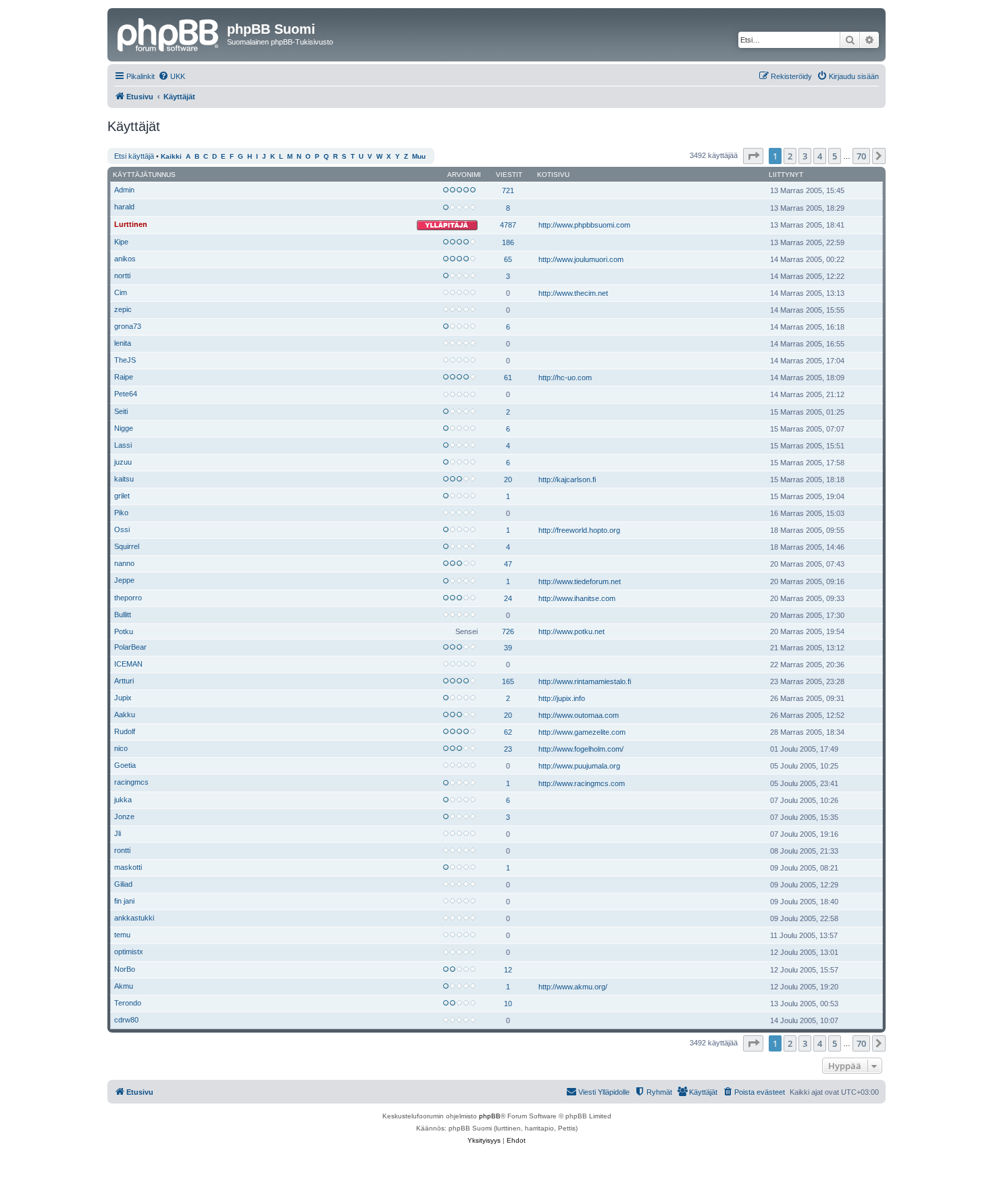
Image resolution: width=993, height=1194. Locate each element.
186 (508, 242)
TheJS (125, 360)
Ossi (122, 529)
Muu (419, 156)
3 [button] (805, 156)
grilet (122, 496)
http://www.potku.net (571, 631)
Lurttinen (130, 224)
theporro (128, 598)
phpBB (490, 1116)
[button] (753, 156)
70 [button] (861, 156)
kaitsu (124, 479)
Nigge (123, 428)
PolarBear (130, 647)
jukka (123, 800)
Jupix (123, 698)
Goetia (125, 765)
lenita (122, 343)
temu (122, 935)
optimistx (128, 952)
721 (508, 190)
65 (508, 259)
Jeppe (124, 580)
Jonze (124, 816)
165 (508, 681)
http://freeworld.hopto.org (579, 530)
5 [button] (834, 156)
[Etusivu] (169, 33)
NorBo (124, 969)
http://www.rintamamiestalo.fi (584, 681)
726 (508, 631)
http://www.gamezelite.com (582, 732)
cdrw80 (126, 1020)
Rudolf (124, 731)
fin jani (124, 901)
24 (508, 598)
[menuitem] (171, 76)
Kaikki (171, 156)
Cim (120, 292)
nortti (122, 275)
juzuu (123, 462)
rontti (122, 850)
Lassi (123, 445)
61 (508, 377)
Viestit (509, 174)
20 (508, 479)
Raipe (123, 377)
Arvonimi (464, 174)
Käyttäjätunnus (144, 174)
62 (508, 732)
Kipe (121, 242)
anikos (125, 259)
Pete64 (125, 394)
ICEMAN (128, 664)
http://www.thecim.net (573, 293)
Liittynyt (786, 174)
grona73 (127, 326)
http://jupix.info (561, 698)
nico (121, 748)
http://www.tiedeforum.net (579, 581)
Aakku (124, 714)
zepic (123, 309)
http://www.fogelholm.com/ (580, 749)
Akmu (123, 986)
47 (508, 564)
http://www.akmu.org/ (572, 987)
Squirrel (126, 546)
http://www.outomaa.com (578, 715)
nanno (124, 563)
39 (508, 648)
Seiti (121, 411)
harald (124, 207)
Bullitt (122, 615)
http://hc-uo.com (565, 377)
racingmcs (131, 782)
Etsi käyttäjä (134, 156)
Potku (123, 631)
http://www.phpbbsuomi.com (584, 225)
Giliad (123, 884)
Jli (117, 833)
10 (508, 1004)
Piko (121, 513)
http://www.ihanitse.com (576, 598)
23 (508, 749)
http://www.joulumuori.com (580, 259)
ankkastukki (134, 918)
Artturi (124, 681)
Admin (124, 190)
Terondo (127, 1003)
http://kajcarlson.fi (567, 479)
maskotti (128, 867)
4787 (508, 225)
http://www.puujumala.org (579, 766)
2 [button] (790, 156)
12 (508, 970)
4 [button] (819, 156)
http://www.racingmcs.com (581, 783)
